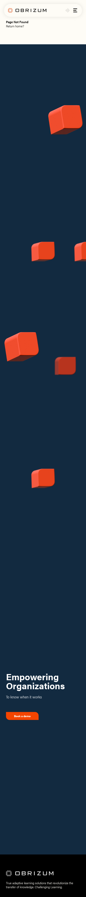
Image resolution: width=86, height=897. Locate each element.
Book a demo (22, 716)
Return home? (15, 26)
